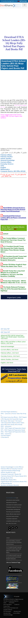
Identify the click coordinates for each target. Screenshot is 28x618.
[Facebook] (10, 527)
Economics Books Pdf (19, 481)
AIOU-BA (3, 424)
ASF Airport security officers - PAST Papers (14, 417)
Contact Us (16, 604)
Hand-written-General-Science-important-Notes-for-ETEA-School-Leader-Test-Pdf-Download (13, 209)
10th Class (10, 421)
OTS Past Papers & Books (8, 412)
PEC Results (5, 419)
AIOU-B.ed (10, 424)
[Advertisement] (14, 14)
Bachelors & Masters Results (9, 485)
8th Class (19, 419)
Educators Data (17, 611)
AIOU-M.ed (18, 424)
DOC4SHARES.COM (10, 497)
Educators (5, 437)
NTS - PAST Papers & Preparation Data (12, 430)
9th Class (3, 421)
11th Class (18, 421)
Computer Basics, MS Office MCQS (13, 171)
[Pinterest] (10, 529)
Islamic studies (6, 158)
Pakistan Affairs (6, 155)
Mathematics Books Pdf (8, 480)
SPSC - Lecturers (6, 434)
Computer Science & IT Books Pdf (11, 474)
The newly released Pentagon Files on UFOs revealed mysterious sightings (13, 289)
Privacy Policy (7, 606)
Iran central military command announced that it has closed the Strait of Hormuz (13, 240)
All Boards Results (6, 483)
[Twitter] (13, 527)
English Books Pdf (6, 481)
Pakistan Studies (7, 156)
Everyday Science (7, 164)
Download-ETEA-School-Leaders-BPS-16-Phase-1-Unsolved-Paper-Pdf (13, 217)
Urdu (2, 166)
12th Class (4, 423)
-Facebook (15, 569)
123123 (5, 234)
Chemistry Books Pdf (7, 476)
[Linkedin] (16, 527)
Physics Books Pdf (20, 476)
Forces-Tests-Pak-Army (19, 413)
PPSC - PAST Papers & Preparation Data (13, 428)
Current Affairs (18, 467)
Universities (11, 602)
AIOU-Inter (20, 423)
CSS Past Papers (5, 435)
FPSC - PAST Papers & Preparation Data (13, 432)
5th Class (12, 419)
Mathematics (5, 169)
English (3, 167)
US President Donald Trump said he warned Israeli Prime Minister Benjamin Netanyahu (14, 258)
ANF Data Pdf (5, 332)
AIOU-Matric (12, 423)
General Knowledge (8, 160)
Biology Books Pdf (6, 478)
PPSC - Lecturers (6, 413)
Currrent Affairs (6, 162)
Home (5, 602)
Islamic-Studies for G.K (8, 472)
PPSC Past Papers (8, 604)
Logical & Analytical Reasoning (10, 470)
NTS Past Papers (7, 611)
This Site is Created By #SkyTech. (11, 601)
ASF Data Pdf (5, 329)
